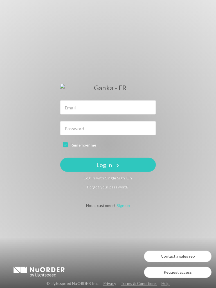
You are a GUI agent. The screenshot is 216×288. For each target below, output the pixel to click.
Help (165, 283)
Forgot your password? (108, 186)
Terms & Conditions (139, 283)
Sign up (123, 205)
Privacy (109, 283)
